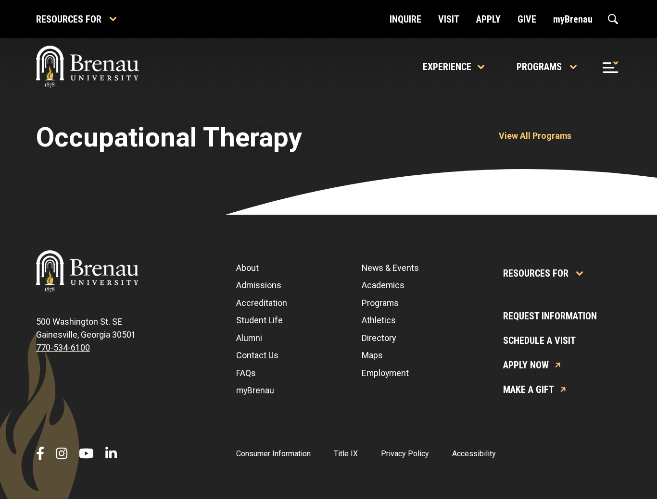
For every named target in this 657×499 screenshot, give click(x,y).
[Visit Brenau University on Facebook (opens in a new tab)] (40, 454)
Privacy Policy (405, 453)
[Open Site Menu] (610, 67)
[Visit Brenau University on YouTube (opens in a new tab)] (86, 454)
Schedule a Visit (539, 340)
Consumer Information (273, 453)
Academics (383, 285)
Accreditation (261, 303)
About (247, 268)
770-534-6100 (63, 347)
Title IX (346, 453)
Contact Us (257, 355)
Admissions (258, 285)
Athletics (379, 320)
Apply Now (526, 365)
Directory (379, 338)
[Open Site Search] (613, 19)
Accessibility (474, 453)
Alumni (249, 338)
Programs (539, 67)
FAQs (246, 373)
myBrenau (255, 390)
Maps (372, 355)
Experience (447, 67)
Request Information (550, 316)
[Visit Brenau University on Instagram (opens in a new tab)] (61, 454)
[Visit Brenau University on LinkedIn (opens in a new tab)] (111, 454)
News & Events (390, 268)
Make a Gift (528, 389)
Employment (385, 373)
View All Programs (535, 136)
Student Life (259, 320)
